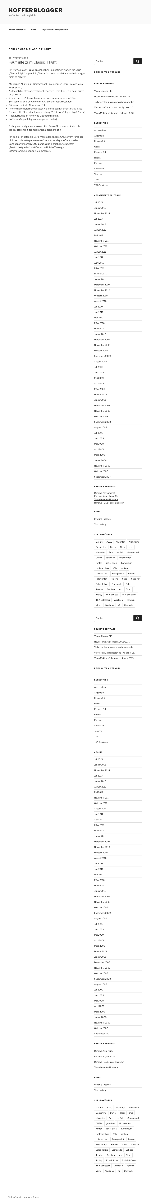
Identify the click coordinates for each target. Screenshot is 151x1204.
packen (124, 568)
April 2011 (99, 263)
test (120, 589)
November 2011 (102, 241)
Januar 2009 (100, 400)
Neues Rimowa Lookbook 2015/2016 (112, 96)
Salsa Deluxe (102, 584)
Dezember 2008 (102, 405)
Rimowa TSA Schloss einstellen (109, 502)
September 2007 (102, 476)
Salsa (124, 578)
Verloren (130, 600)
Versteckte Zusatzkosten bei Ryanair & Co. (114, 107)
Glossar (97, 146)
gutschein (110, 557)
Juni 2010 (99, 312)
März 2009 (99, 389)
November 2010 (102, 290)
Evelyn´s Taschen (102, 519)
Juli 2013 (98, 218)
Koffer (99, 563)
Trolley (99, 594)
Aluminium (134, 542)
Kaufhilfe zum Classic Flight (33, 62)
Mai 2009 (99, 378)
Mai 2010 (98, 317)
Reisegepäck (100, 152)
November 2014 (102, 213)
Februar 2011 (100, 273)
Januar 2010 (100, 334)
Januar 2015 (100, 208)
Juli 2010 (98, 306)
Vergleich (118, 600)
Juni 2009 (99, 372)
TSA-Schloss (112, 594)
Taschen (98, 174)
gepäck (120, 552)
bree (131, 547)
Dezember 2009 (102, 339)
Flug (111, 552)
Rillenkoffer (101, 578)
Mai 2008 (99, 443)
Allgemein (99, 135)
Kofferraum (126, 563)
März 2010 (99, 323)
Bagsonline (101, 547)
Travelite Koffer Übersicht (106, 499)
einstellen (100, 552)
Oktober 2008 (101, 416)
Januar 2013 (100, 224)
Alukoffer (120, 542)
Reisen (97, 157)
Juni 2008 (99, 438)
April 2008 (99, 449)
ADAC (109, 542)
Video (98, 605)
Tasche (99, 589)
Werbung (109, 605)
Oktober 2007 (101, 471)
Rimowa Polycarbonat (104, 493)
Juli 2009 (98, 367)
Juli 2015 (98, 202)
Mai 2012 (98, 235)
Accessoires (100, 130)
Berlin (113, 547)
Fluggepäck (99, 141)
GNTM (99, 557)
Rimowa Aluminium (103, 1051)
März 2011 (99, 268)
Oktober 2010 (101, 295)
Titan (96, 179)
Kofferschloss (102, 568)
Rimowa (98, 163)
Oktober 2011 (100, 246)
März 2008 (99, 454)
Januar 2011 (100, 279)
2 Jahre (99, 542)
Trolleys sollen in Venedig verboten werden (114, 102)
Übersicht (128, 605)
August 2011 (100, 252)
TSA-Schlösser (101, 185)
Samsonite (99, 168)
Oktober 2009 (101, 350)
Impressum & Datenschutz (55, 29)
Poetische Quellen (19, 147)
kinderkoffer (125, 557)
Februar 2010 (100, 328)
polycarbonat (102, 573)
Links (33, 29)
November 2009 (102, 345)
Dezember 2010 (102, 284)
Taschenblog (100, 524)
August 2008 (100, 427)
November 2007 (102, 465)
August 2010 (100, 301)
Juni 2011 (98, 257)
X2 (119, 605)
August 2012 (100, 230)
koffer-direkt (111, 563)
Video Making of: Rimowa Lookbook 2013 (114, 113)
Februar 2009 (100, 394)
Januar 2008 (100, 460)
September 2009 (102, 356)
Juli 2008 (98, 433)
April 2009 (99, 383)
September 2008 (102, 422)
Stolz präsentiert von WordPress (23, 1197)
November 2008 (102, 411)
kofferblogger (36, 10)
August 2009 (100, 361)
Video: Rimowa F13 (103, 91)
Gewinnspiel (133, 552)
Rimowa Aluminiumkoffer (106, 496)
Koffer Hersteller (17, 29)
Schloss (129, 584)
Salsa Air (135, 578)
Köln (115, 568)
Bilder (122, 547)
